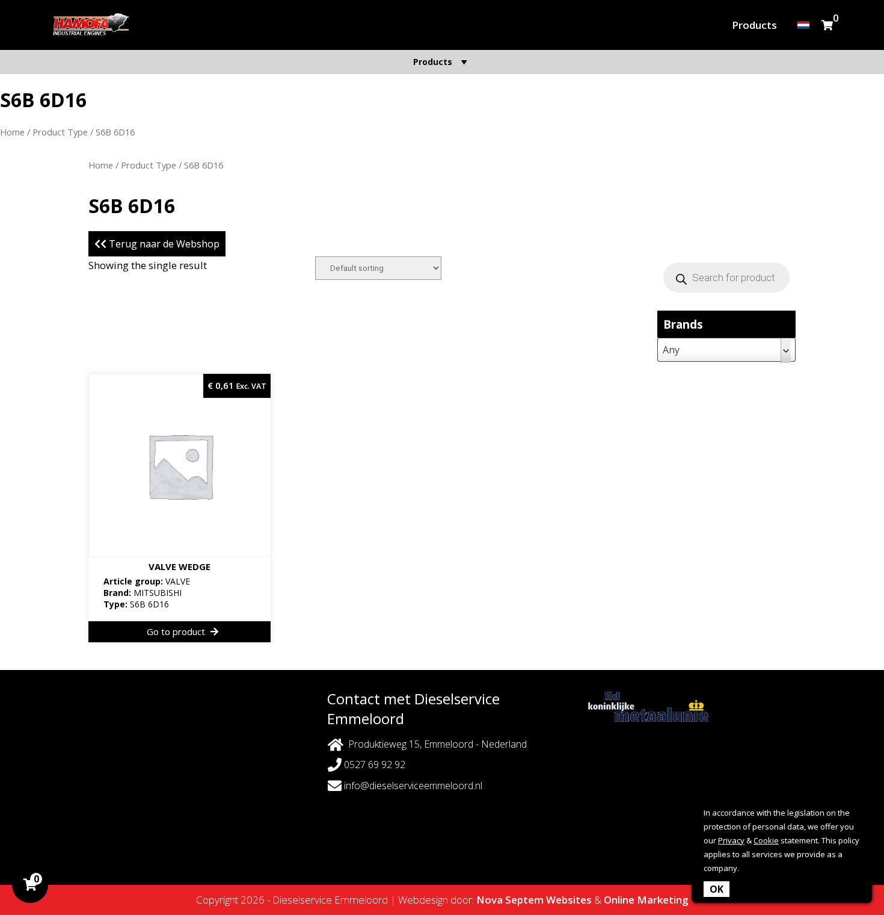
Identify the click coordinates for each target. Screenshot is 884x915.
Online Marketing (646, 900)
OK (716, 889)
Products (754, 25)
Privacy (731, 840)
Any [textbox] (671, 349)
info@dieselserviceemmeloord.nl (413, 785)
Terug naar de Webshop (162, 243)
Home (12, 132)
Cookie (766, 840)
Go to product (177, 631)
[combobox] (726, 350)
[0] (827, 25)
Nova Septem (510, 900)
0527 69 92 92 (373, 764)
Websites (569, 900)
